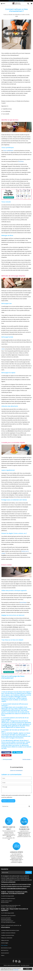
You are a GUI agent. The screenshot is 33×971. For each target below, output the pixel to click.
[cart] (31, 3)
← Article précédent (6, 759)
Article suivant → (27, 759)
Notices (2, 955)
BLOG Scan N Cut (4, 950)
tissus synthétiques (8, 150)
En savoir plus (15, 969)
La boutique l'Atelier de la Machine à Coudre (10, 930)
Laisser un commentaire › (16, 770)
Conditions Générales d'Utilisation (8, 932)
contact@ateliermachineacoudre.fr (17, 888)
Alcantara (21, 161)
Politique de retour (5, 940)
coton (2, 349)
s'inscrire (28, 872)
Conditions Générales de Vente (7, 935)
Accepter (27, 968)
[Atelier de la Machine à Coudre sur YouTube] (19, 961)
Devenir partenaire (5, 952)
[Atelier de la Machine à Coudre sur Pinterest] (16, 961)
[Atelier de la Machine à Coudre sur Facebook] (13, 961)
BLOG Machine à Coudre (6, 947)
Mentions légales (4, 942)
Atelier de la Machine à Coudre (13, 965)
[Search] (29, 806)
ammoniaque (23, 602)
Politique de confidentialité (8, 882)
